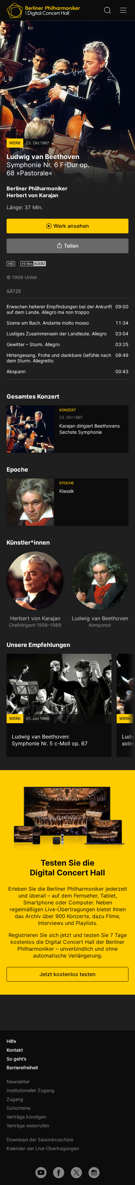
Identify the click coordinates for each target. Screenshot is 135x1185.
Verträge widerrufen (28, 1125)
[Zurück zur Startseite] (43, 10)
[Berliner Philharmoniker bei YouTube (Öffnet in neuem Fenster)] (41, 1172)
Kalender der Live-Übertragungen (43, 1148)
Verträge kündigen (26, 1116)
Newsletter (18, 1081)
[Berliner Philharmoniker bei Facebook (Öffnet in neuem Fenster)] (58, 1172)
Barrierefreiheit (22, 1067)
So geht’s (17, 1058)
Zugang (15, 1099)
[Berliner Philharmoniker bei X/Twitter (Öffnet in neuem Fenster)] (76, 1172)
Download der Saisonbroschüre (40, 1139)
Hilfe (11, 1041)
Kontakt (15, 1050)
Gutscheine (18, 1108)
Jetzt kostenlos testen (67, 974)
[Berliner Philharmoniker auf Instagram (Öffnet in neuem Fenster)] (94, 1172)
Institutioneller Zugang (30, 1090)
